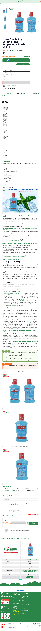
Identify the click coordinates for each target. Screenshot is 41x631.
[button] (19, 579)
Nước (3, 231)
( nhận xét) (6, 525)
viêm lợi (35, 303)
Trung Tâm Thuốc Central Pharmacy (14, 344)
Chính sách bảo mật (20, 589)
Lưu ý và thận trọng (5, 131)
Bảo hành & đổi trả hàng (25, 605)
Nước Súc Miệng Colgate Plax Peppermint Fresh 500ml (30, 559)
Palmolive (11, 68)
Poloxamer (11, 78)
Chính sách (25, 593)
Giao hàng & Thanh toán (24, 608)
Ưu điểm (6, 155)
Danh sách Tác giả (25, 610)
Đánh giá (34, 94)
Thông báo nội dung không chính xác (16, 607)
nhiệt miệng (11, 305)
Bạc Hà (7, 223)
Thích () (9, 511)
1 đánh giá (16, 50)
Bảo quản (5, 134)
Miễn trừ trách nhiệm (16, 604)
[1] (30, 322)
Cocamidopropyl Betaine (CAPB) (18, 78)
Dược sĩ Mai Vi (13, 85)
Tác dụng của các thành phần (5, 139)
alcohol (25, 571)
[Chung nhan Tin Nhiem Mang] (34, 624)
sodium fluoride (33, 570)
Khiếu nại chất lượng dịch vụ (16, 611)
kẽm (29, 570)
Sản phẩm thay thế (5, 137)
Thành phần (4, 105)
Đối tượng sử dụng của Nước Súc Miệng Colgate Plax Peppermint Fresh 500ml (5, 116)
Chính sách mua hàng (25, 600)
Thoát (23, 590)
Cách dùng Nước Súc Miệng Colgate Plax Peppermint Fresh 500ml (5, 123)
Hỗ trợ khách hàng (17, 594)
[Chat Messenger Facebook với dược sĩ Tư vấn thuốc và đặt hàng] (8, 61)
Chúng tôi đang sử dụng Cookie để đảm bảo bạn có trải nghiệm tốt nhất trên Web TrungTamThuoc (20, 588)
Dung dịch (7, 247)
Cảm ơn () (15, 531)
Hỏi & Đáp (20, 94)
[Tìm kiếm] (39, 3)
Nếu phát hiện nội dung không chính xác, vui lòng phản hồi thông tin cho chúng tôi (16, 82)
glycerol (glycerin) (25, 570)
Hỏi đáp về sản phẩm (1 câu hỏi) (13, 496)
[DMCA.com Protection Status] (38, 624)
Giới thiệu (15, 597)
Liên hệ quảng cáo (16, 614)
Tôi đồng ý (18, 590)
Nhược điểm (5, 157)
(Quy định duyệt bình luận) (33, 514)
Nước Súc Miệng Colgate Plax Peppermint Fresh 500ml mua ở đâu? (5, 152)
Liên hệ (14, 599)
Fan (5, 606)
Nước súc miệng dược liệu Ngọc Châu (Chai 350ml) (14, 300)
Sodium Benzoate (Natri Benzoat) (21, 79)
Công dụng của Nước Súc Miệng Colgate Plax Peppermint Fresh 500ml (5, 110)
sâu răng (27, 225)
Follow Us (3, 611)
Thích (8, 505)
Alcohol (11, 77)
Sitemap (23, 612)
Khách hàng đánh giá (10, 516)
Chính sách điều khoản (25, 597)
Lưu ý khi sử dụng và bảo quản (5, 127)
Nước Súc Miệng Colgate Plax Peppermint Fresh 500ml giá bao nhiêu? (5, 145)
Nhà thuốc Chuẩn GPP (16, 601)
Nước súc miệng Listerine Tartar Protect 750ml (14, 293)
